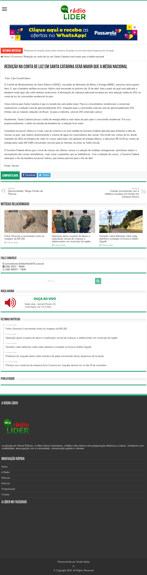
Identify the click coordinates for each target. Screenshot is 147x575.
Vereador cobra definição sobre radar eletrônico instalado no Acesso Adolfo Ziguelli (118, 239)
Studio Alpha (82, 561)
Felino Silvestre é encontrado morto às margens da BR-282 (24, 237)
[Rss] (73, 566)
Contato (5, 494)
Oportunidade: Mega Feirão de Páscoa (25, 191)
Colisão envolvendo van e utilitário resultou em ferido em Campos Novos (122, 192)
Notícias (5, 477)
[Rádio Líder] (73, 12)
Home (6, 56)
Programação (8, 489)
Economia (16, 56)
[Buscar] (98, 281)
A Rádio (5, 472)
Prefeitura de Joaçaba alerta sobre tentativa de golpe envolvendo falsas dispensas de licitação (69, 50)
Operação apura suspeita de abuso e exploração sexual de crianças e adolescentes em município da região (71, 239)
